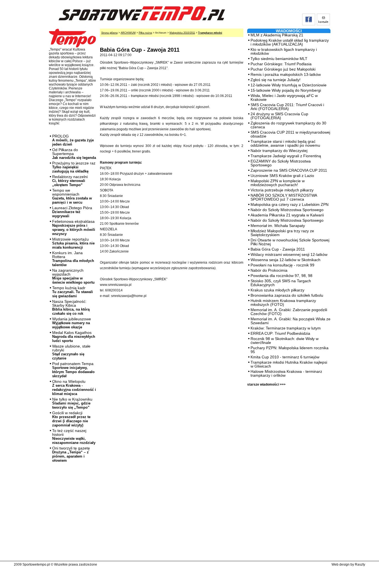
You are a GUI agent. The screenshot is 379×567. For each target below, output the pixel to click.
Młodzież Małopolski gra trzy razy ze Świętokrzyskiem (282, 233)
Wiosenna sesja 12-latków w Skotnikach (285, 260)
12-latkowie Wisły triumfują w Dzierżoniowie (289, 85)
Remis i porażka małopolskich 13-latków (286, 74)
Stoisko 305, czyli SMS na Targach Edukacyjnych (281, 283)
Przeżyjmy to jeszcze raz (73, 167)
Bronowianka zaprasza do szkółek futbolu (287, 295)
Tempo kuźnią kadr (72, 292)
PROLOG (73, 140)
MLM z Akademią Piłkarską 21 (277, 35)
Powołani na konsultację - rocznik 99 (282, 265)
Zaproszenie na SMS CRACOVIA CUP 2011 (289, 170)
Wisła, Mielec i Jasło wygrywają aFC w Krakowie (284, 97)
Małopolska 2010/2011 (182, 32)
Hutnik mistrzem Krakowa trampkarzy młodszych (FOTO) (283, 302)
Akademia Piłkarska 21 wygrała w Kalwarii (287, 215)
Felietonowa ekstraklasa (73, 227)
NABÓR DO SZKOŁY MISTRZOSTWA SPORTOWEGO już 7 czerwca (284, 197)
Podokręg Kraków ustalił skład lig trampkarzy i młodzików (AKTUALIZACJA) (290, 42)
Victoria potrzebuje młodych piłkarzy (282, 190)
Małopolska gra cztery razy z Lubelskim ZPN (290, 204)
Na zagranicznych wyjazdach (73, 276)
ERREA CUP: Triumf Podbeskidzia (280, 333)
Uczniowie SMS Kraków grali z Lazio (282, 175)
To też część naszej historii (73, 436)
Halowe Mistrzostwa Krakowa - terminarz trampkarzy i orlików (286, 373)
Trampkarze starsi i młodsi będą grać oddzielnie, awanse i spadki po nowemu (285, 143)
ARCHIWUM (128, 32)
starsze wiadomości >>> (266, 384)
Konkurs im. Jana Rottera (73, 259)
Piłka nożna (145, 32)
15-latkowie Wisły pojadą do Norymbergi (286, 90)
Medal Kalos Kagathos (73, 336)
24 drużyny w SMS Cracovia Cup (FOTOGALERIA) (279, 116)
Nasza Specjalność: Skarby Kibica (71, 307)
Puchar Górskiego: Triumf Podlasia (281, 64)
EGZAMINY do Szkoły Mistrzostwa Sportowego (281, 163)
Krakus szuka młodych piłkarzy (277, 290)
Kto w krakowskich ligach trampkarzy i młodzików (284, 51)
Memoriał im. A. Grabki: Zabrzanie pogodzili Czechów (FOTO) (289, 312)
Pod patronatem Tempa (73, 369)
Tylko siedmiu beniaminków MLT (279, 58)
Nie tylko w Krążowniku (72, 403)
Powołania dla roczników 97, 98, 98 (281, 275)
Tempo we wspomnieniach (72, 196)
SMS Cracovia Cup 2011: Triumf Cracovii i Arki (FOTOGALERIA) (287, 107)
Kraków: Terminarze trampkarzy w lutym (286, 328)
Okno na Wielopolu (74, 387)
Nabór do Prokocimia (269, 270)
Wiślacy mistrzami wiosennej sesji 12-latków (289, 254)
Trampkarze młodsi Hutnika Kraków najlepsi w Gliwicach (289, 364)
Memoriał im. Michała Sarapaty (278, 225)
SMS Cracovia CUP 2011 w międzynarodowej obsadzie (290, 134)
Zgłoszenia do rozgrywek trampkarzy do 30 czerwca (288, 125)
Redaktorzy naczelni (70, 180)
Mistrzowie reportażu (73, 243)
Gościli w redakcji (71, 419)
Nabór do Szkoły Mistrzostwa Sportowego (287, 210)
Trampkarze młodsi (210, 32)
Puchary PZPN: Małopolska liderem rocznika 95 (290, 350)
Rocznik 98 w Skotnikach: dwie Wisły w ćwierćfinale (285, 340)
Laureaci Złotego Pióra (72, 212)
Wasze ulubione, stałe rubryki (71, 352)
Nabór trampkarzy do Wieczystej (279, 150)
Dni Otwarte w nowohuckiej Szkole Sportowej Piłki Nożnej (290, 242)
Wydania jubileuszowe (71, 323)
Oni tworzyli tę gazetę (71, 454)
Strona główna (109, 32)
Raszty (360, 564)
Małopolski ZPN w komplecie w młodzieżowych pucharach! (278, 183)
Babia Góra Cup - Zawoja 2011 (278, 249)
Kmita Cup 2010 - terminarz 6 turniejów (285, 357)
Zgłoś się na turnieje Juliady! (275, 80)
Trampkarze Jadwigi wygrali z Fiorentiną (286, 156)
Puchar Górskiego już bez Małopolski (283, 69)
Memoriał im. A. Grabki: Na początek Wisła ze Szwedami (290, 321)
